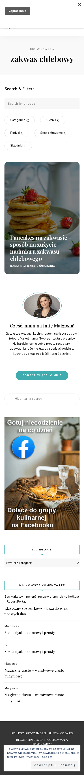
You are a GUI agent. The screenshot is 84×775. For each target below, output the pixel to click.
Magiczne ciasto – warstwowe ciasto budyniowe (34, 673)
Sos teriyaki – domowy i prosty (29, 632)
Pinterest (30, 363)
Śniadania (47, 266)
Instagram (38, 363)
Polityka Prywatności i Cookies (33, 757)
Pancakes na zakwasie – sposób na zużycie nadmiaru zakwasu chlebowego (41, 248)
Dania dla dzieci (23, 266)
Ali (6, 645)
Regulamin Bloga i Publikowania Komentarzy (42, 742)
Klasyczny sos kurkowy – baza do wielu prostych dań (36, 611)
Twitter (53, 363)
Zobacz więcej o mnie (42, 375)
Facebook (46, 363)
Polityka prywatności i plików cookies (42, 733)
